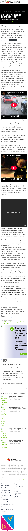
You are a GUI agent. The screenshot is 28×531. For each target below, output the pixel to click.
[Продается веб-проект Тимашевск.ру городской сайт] (14, 341)
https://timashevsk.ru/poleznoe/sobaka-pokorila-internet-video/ (14, 322)
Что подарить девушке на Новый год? (16, 397)
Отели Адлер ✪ (5, 493)
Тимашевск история (7, 509)
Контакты (4, 511)
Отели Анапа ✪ (5, 490)
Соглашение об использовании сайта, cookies (13, 479)
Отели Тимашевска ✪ (5, 484)
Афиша (16, 491)
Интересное (13, 317)
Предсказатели (18, 484)
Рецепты (16, 488)
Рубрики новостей (6, 317)
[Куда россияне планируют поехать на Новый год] (4, 445)
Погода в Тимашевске (17, 496)
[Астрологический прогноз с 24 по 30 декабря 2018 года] (4, 433)
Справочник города (7, 506)
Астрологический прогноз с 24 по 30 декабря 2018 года (17, 429)
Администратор (7, 11)
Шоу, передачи (18, 486)
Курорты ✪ (4, 502)
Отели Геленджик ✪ (5, 498)
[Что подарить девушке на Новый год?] (4, 400)
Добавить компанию (7, 504)
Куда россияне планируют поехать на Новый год (16, 440)
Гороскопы (17, 493)
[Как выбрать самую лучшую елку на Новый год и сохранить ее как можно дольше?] (4, 416)
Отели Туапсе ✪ (6, 495)
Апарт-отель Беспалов (12, 364)
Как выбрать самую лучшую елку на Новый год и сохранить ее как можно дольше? (17, 408)
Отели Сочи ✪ (5, 488)
